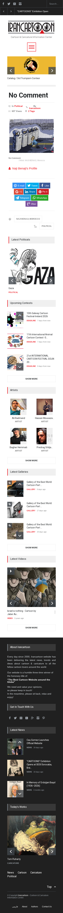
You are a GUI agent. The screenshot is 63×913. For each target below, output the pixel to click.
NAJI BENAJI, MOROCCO (28, 219)
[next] (52, 70)
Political (18, 106)
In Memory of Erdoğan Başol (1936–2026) (38, 11)
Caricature (36, 872)
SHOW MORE (31, 379)
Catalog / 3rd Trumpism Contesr (23, 78)
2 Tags (31, 111)
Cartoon (22, 872)
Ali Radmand (18, 418)
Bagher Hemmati (18, 447)
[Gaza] (33, 266)
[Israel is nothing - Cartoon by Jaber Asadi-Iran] (34, 587)
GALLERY (31, 489)
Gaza (11, 288)
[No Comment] (32, 136)
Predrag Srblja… (45, 447)
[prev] (11, 70)
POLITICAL (47, 226)
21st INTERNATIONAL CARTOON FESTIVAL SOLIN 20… (40, 358)
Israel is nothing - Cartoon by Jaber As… (21, 612)
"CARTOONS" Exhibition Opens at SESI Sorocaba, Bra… (39, 764)
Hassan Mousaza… (44, 418)
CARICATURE (13, 863)
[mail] (14, 3)
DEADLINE (31, 321)
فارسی (15, 906)
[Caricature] (34, 835)
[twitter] (8, 3)
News (10, 872)
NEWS (29, 747)
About (24, 906)
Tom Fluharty (14, 859)
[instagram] (20, 3)
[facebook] (3, 3)
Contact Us (47, 906)
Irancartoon (35, 108)
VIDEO (10, 618)
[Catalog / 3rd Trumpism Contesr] (31, 65)
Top (49, 886)
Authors (34, 906)
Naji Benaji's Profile (24, 168)
